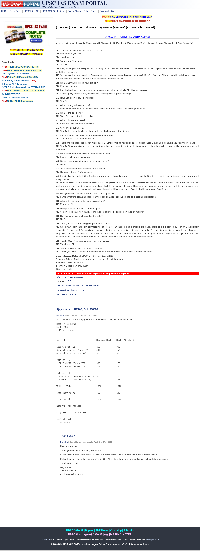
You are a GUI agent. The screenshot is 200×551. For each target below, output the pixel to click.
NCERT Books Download (14, 87)
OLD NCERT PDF (11, 94)
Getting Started (90, 11)
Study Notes (15, 11)
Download (104, 11)
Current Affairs (74, 11)
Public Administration (67, 290)
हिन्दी (113, 11)
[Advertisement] (127, 505)
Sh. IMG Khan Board (67, 294)
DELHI (71, 281)
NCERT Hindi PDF (36, 87)
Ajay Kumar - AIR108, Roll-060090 (77, 309)
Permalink (60, 315)
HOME (4, 11)
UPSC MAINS (48, 11)
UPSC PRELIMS (31, 11)
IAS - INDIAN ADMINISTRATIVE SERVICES (78, 285)
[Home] (20, 6)
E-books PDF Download (14, 84)
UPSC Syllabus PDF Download (15, 74)
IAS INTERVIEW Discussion (70, 277)
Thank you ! (67, 435)
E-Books (61, 11)
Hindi (82, 290)
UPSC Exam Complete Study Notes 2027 (130, 16)
